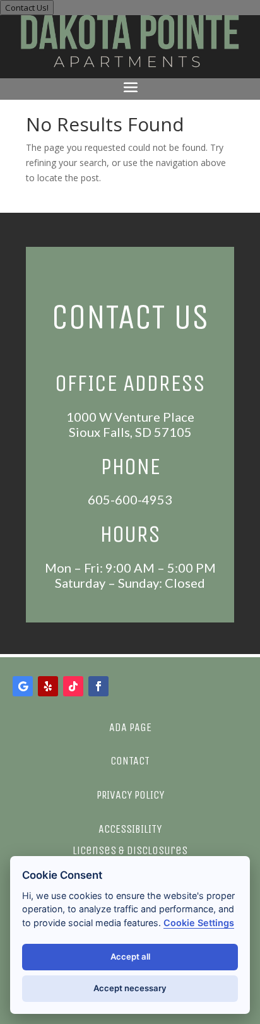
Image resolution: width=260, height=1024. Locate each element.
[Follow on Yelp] (48, 686)
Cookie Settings (198, 922)
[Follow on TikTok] (73, 686)
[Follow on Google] (23, 686)
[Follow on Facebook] (98, 686)
